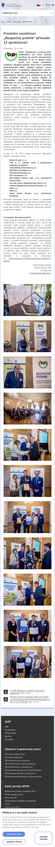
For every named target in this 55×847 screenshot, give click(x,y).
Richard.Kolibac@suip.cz (40, 273)
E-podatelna (10, 730)
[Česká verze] (40, 5)
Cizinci (7, 804)
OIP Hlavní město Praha (15, 754)
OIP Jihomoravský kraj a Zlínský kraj (20, 773)
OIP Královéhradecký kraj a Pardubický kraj (23, 770)
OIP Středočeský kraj (13, 757)
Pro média (9, 739)
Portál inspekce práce (14, 794)
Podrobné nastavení (43, 838)
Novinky (8, 736)
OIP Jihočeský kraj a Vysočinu (17, 760)
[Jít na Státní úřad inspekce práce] (11, 5)
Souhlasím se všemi (14, 834)
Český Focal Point (12, 807)
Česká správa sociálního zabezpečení (20, 801)
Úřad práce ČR (11, 797)
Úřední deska (10, 733)
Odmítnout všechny (14, 842)
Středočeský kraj (10, 13)
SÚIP (7, 727)
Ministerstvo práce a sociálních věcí (20, 791)
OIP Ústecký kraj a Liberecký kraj (19, 767)
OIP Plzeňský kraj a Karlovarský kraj (20, 764)
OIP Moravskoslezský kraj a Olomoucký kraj (23, 776)
